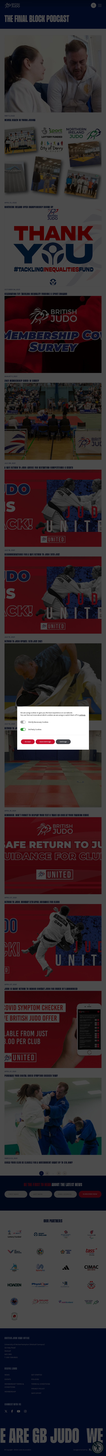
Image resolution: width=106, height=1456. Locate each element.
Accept (28, 742)
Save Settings (45, 742)
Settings (63, 742)
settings (82, 715)
